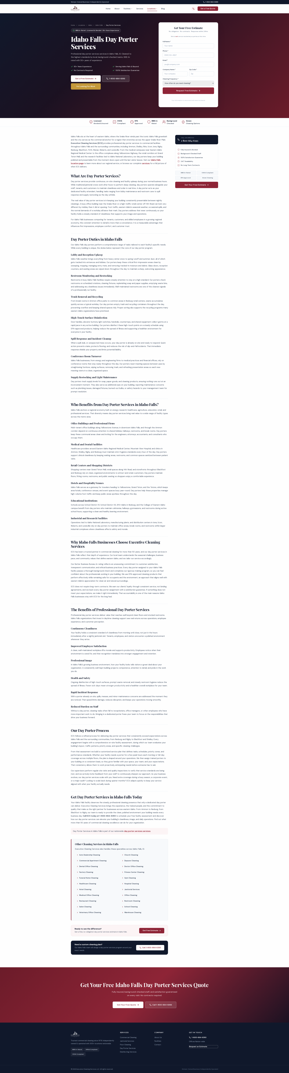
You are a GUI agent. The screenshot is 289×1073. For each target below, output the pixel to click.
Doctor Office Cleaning (133, 866)
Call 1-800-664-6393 (151, 947)
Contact (157, 1045)
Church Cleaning (131, 855)
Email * (165, 60)
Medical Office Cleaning (89, 895)
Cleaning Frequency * (170, 79)
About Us (158, 1037)
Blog (163, 9)
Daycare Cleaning (131, 861)
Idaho (90, 25)
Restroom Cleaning (132, 901)
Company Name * (169, 70)
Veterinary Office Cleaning (90, 912)
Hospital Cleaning (131, 884)
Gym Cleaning (130, 878)
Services (139, 9)
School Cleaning (131, 907)
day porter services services (137, 831)
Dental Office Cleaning (88, 866)
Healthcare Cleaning (87, 884)
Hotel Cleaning (85, 889)
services (146, 163)
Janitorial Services (132, 889)
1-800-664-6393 (211, 2)
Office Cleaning (130, 895)
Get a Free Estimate (84, 78)
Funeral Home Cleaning (88, 878)
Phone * (165, 51)
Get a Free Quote (207, 8)
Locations (151, 9)
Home (108, 9)
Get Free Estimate (150, 930)
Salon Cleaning (85, 907)
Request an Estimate (198, 1046)
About (117, 9)
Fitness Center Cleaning (134, 872)
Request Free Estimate (186, 90)
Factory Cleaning (86, 872)
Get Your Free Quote (126, 1005)
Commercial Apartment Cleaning (92, 861)
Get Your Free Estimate (195, 185)
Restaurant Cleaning (87, 901)
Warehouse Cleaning (132, 912)
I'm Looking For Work (85, 86)
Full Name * (167, 42)
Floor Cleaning (125, 1045)
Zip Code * (193, 70)
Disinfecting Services (128, 1052)
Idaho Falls (99, 25)
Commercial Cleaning (128, 1037)
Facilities (127, 9)
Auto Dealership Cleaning (89, 855)
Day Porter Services (128, 1048)
